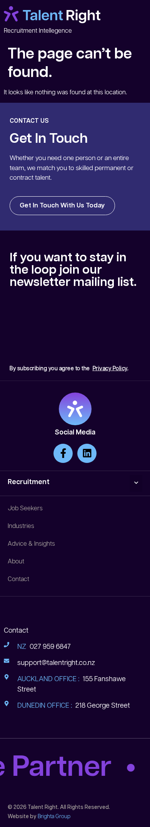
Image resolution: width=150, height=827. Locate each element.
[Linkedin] (87, 453)
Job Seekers (25, 508)
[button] (136, 483)
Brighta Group (54, 816)
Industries (21, 526)
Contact (18, 579)
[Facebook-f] (63, 453)
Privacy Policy (110, 368)
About (16, 561)
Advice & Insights (31, 544)
